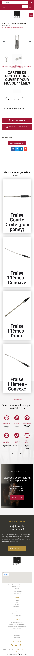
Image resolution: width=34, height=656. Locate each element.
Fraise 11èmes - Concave (17, 277)
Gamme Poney (28, 66)
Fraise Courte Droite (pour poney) (17, 222)
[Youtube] (16, 645)
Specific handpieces (6, 25)
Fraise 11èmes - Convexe (17, 384)
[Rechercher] (15, 2)
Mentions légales (21, 649)
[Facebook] (12, 645)
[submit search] (31, 2)
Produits (8, 23)
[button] (4, 41)
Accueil (3, 23)
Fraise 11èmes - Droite (17, 330)
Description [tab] (17, 91)
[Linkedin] (20, 645)
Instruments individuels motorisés (19, 23)
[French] (24, 6)
